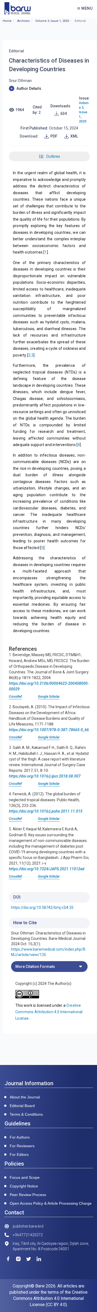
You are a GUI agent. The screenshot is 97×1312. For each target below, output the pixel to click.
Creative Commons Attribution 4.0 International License (48, 1011)
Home (7, 21)
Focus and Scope (25, 1177)
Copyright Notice (24, 1186)
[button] (49, 88)
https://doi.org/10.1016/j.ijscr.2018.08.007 (45, 776)
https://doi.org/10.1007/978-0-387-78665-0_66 (49, 730)
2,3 (31, 355)
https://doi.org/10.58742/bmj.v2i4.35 (42, 907)
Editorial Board (22, 1106)
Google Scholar (49, 696)
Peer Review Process (28, 1195)
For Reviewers (22, 1146)
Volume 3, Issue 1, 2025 (52, 21)
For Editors (19, 1154)
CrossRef (15, 696)
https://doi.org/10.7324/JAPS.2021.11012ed (46, 869)
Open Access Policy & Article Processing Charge (51, 1203)
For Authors (20, 1137)
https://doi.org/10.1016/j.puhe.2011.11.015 (45, 811)
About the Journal (25, 1097)
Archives (23, 21)
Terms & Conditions (26, 1114)
